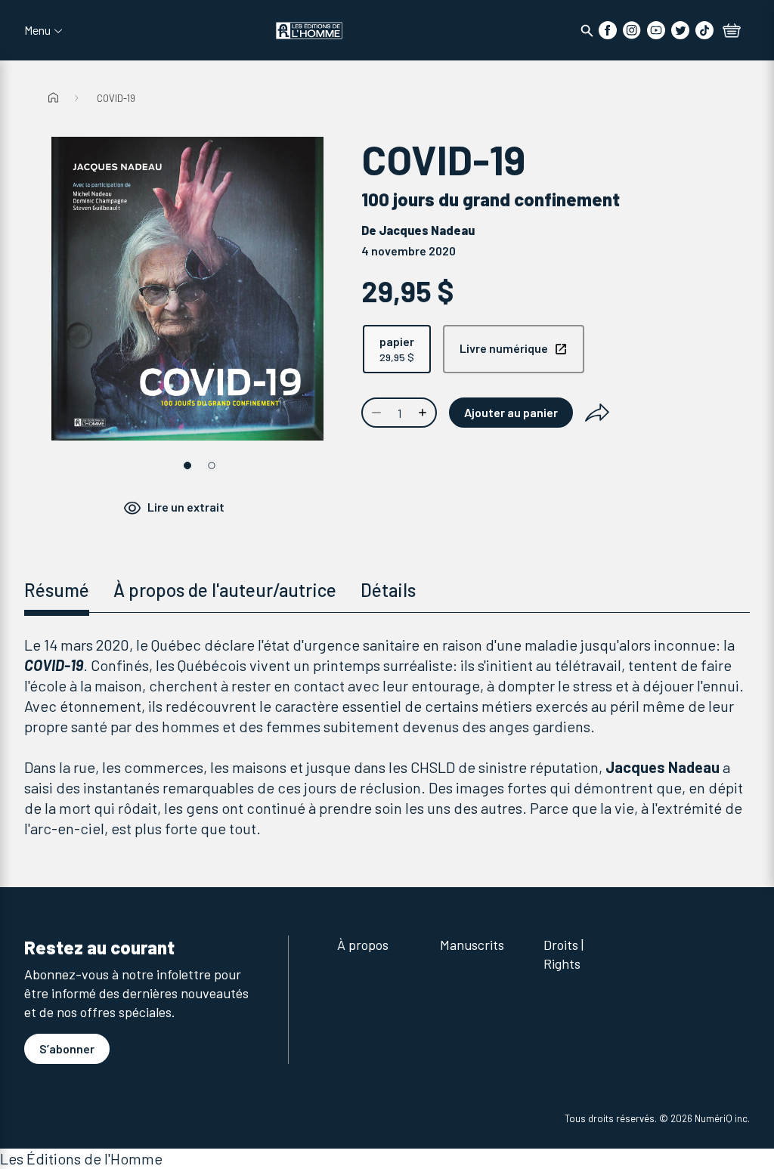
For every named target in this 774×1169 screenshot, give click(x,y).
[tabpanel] (387, 737)
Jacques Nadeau (427, 230)
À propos (363, 944)
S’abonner (66, 1048)
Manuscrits (472, 944)
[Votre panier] (732, 32)
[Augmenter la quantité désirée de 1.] (424, 412)
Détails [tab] (388, 590)
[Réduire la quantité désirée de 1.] (375, 412)
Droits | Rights (563, 954)
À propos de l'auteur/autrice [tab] (224, 590)
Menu (37, 30)
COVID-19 (116, 98)
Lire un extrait (185, 506)
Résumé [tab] (56, 590)
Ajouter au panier (511, 412)
